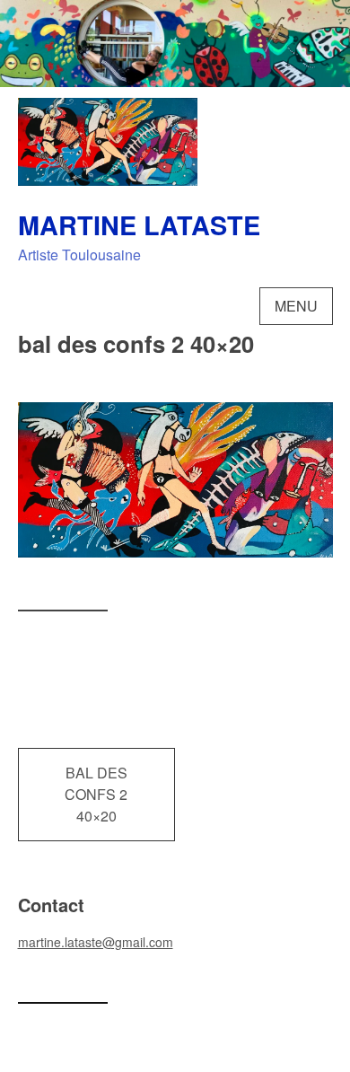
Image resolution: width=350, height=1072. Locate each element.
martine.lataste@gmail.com (95, 942)
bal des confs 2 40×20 (96, 794)
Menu (296, 305)
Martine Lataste (139, 224)
